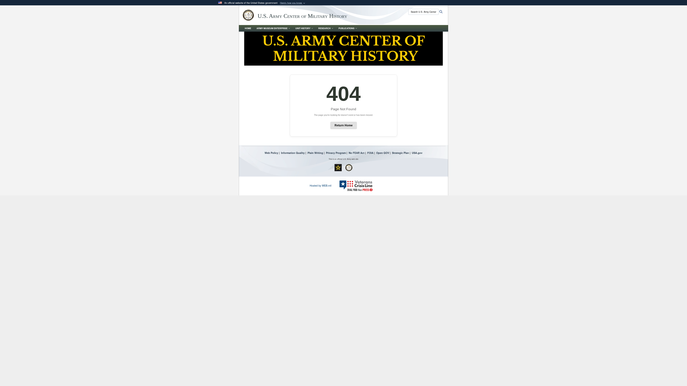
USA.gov (417, 153)
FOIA (370, 153)
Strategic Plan (400, 153)
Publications (346, 28)
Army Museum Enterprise (272, 28)
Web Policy (271, 153)
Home (248, 28)
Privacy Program (336, 153)
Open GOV (382, 153)
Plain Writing (315, 153)
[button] (293, 3)
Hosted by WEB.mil (320, 185)
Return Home (344, 125)
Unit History (302, 28)
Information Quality (293, 153)
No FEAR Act (356, 153)
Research (324, 28)
